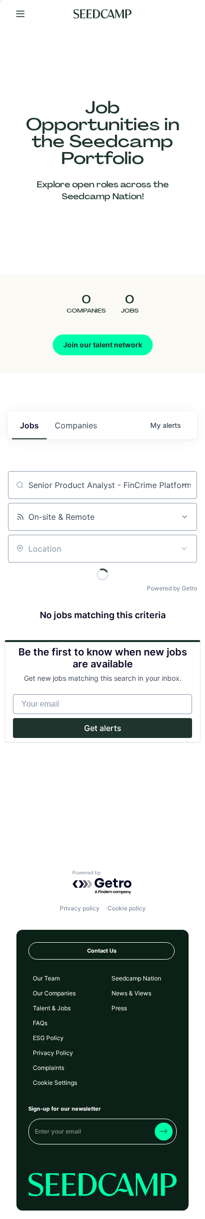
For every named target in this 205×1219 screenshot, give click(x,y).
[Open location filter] (184, 549)
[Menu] (20, 14)
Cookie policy (126, 908)
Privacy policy (80, 908)
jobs (29, 425)
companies (76, 425)
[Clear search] (184, 485)
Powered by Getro (172, 588)
